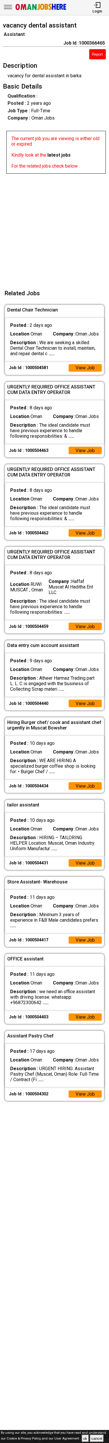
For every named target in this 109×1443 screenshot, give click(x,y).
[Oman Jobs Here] (41, 10)
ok (85, 1438)
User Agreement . (67, 1439)
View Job (85, 368)
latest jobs (59, 155)
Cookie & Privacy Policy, (24, 1439)
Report (97, 54)
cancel (96, 1438)
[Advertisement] (54, 228)
